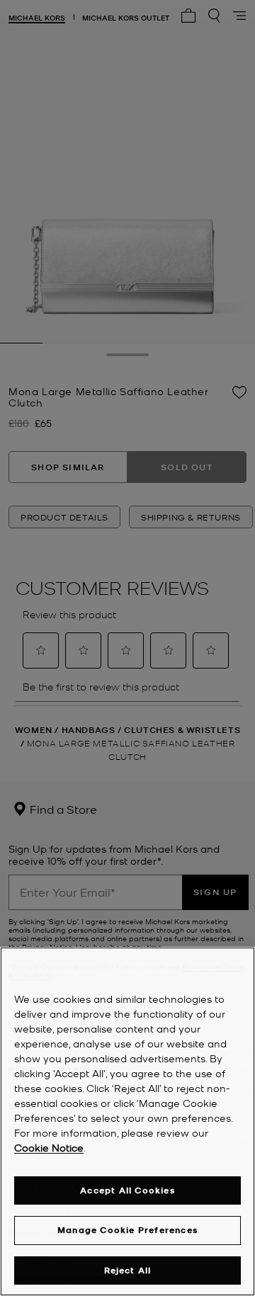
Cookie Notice (49, 1147)
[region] (127, 1121)
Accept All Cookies (127, 1190)
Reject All (128, 1270)
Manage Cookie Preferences (127, 1230)
